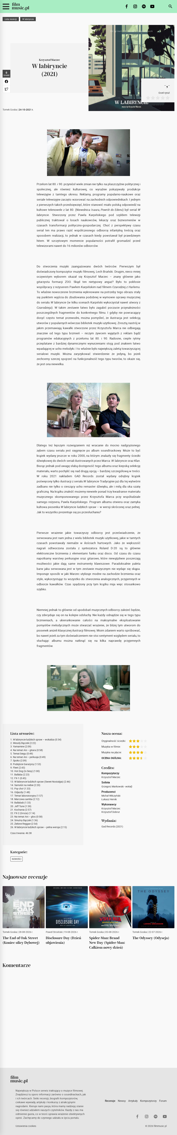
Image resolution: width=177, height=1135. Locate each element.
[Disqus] (88, 1018)
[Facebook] (127, 6)
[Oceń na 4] (162, 97)
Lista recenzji (11, 19)
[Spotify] (144, 6)
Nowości (16, 859)
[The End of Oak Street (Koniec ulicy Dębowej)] (24, 907)
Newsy (122, 1100)
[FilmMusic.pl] (20, 6)
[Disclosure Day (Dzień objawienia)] (67, 907)
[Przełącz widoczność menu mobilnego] (6, 6)
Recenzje (110, 1100)
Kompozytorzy (148, 1100)
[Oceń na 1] (148, 97)
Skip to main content (5, 3)
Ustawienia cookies (26, 1126)
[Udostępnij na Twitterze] (6, 89)
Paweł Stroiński (54, 932)
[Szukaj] (170, 6)
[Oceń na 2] (153, 97)
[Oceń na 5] (167, 97)
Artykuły (133, 1100)
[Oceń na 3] (157, 97)
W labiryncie (28, 19)
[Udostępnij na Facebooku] (6, 81)
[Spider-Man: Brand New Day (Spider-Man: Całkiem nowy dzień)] (110, 907)
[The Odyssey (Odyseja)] (153, 907)
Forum (163, 1100)
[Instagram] (135, 6)
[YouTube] (152, 6)
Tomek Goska (10, 109)
